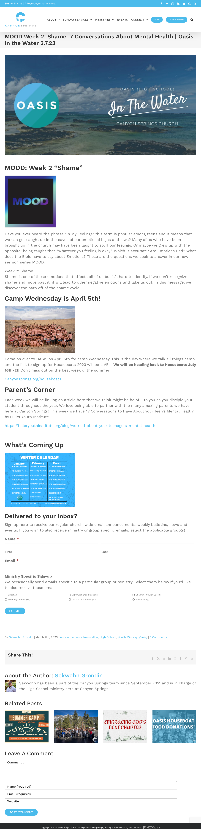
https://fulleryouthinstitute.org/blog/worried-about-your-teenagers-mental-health (80, 425)
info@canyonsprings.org (40, 3)
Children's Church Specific (148, 595)
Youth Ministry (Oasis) (132, 637)
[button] (191, 19)
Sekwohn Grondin (21, 637)
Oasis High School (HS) (19, 599)
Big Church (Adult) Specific (85, 595)
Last (104, 552)
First (8, 552)
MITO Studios (135, 827)
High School (108, 637)
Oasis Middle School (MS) (84, 599)
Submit (15, 611)
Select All (12, 595)
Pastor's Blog (142, 599)
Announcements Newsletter (79, 637)
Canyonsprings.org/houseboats (33, 379)
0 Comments (158, 637)
